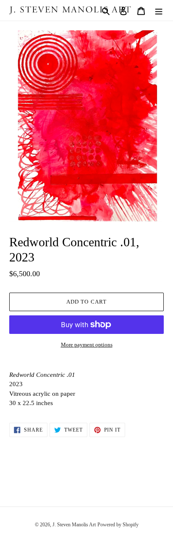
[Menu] (159, 10)
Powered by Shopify (118, 525)
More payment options (87, 344)
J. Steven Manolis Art (74, 525)
